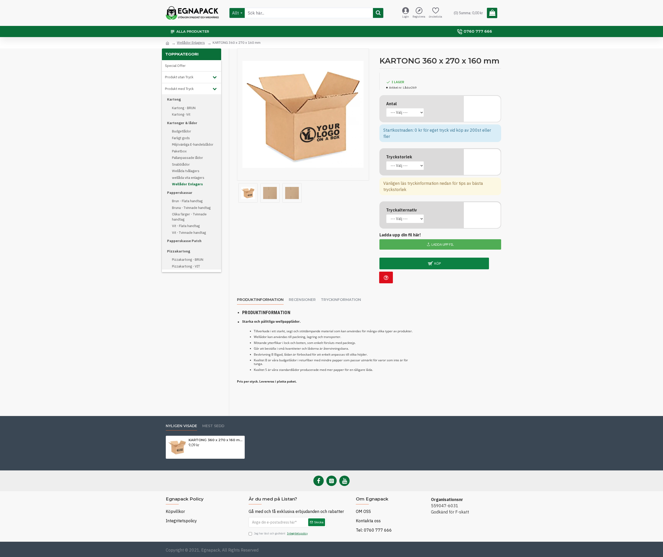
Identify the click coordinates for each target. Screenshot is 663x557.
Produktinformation (260, 300)
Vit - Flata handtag (186, 226)
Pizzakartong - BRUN (187, 259)
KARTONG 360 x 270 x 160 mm (216, 440)
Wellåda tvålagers (185, 171)
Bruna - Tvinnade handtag (191, 208)
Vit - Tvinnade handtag (189, 232)
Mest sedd (213, 426)
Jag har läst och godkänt (281, 533)
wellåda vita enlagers (188, 177)
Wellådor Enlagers (191, 42)
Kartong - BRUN (184, 108)
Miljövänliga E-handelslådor (192, 144)
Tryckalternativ (401, 210)
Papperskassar (179, 193)
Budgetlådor (181, 131)
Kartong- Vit (181, 114)
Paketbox (179, 151)
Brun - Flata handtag (187, 201)
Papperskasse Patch (184, 241)
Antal (391, 103)
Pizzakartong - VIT (186, 266)
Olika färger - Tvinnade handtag (189, 217)
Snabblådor (181, 164)
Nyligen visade (181, 426)
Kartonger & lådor (182, 123)
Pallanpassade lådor (187, 158)
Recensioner (302, 300)
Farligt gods (181, 138)
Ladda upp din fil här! (400, 234)
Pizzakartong (178, 251)
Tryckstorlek (399, 156)
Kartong (174, 99)
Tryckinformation (341, 300)
